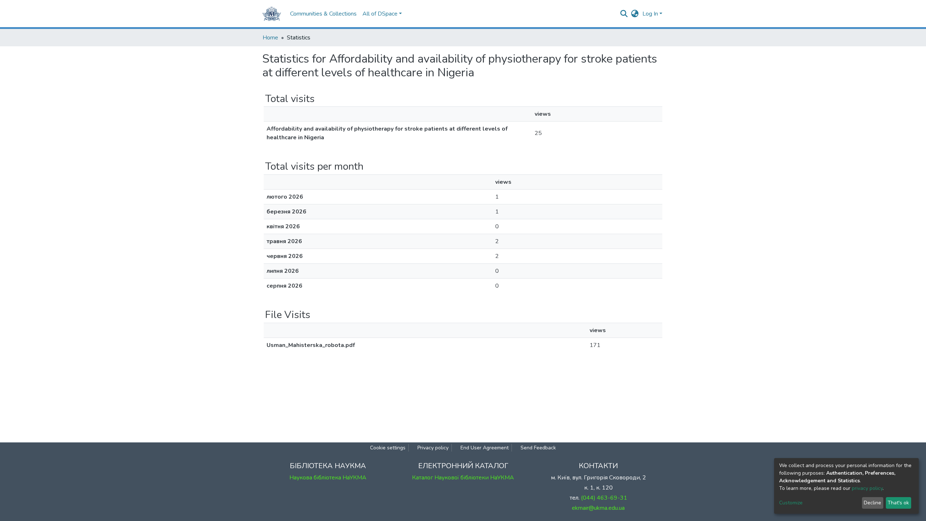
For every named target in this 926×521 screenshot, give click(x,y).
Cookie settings (387, 447)
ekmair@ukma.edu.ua (598, 508)
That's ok (898, 502)
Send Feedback (538, 447)
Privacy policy (433, 447)
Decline (872, 502)
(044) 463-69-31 (604, 498)
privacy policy (867, 488)
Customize (791, 502)
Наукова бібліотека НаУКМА (327, 478)
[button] (635, 13)
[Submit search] (624, 13)
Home (270, 38)
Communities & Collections (323, 14)
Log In (650, 14)
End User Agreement (484, 447)
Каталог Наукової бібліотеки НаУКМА (463, 478)
